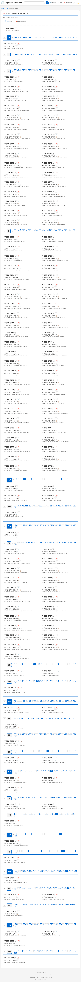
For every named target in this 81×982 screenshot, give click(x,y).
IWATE (7, 8)
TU (44, 37)
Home (2, 8)
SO (36, 37)
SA (29, 37)
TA (40, 37)
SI (31, 37)
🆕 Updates (53, 2)
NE (53, 37)
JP (74, 2)
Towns (8, 21)
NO (56, 37)
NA (50, 37)
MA (65, 37)
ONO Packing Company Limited (44, 977)
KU (26, 37)
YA (74, 37)
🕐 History (60, 2)
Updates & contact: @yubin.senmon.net (40, 975)
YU (76, 37)
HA (59, 37)
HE (62, 37)
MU (70, 37)
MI (68, 37)
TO (47, 37)
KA (23, 37)
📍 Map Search (68, 2)
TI (42, 37)
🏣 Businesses (21, 21)
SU (34, 37)
